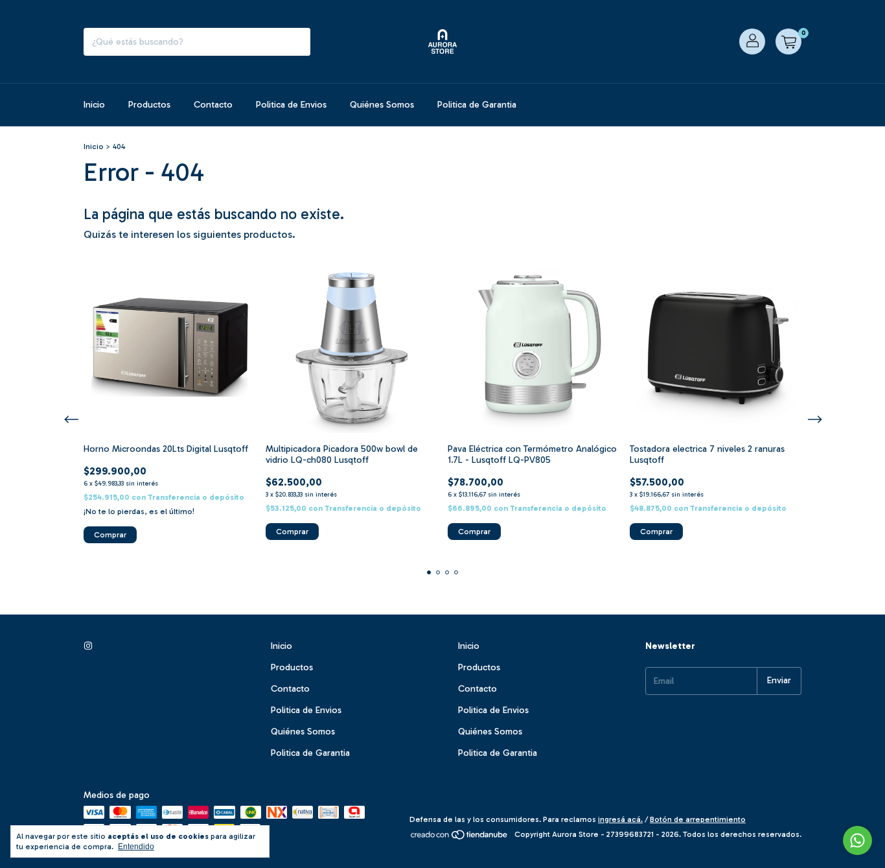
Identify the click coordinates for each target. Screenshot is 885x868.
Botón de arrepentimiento (698, 819)
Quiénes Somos (382, 104)
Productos (149, 104)
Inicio (94, 104)
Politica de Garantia (476, 104)
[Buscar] (297, 42)
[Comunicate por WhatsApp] (857, 840)
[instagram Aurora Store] (88, 645)
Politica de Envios (291, 104)
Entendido (136, 846)
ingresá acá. (620, 819)
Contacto (213, 104)
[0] (788, 41)
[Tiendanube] (459, 837)
